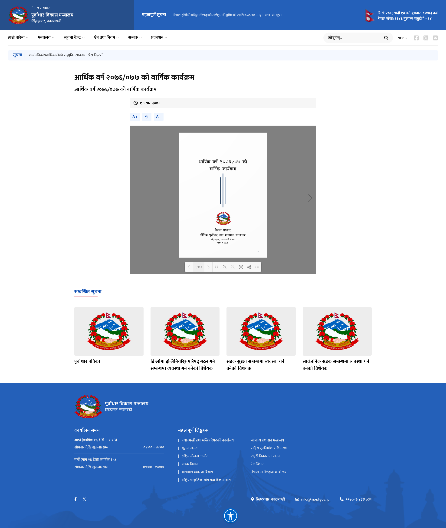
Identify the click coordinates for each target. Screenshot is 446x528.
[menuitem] (119, 447)
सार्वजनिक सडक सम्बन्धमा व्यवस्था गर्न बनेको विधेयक (336, 365)
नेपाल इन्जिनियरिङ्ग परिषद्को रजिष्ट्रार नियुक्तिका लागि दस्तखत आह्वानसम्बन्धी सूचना (228, 15)
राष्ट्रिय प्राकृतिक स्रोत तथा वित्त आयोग (206, 480)
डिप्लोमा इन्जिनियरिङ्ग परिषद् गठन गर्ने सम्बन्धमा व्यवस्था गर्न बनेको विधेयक (183, 365)
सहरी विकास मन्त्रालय (265, 456)
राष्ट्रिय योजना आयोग (195, 456)
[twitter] (84, 499)
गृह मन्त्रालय (189, 448)
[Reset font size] (146, 117)
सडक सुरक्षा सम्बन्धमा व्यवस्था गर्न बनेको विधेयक (255, 365)
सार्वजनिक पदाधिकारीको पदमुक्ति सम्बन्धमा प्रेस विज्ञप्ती (66, 55)
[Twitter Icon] (425, 38)
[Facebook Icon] (416, 38)
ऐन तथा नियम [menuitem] (104, 38)
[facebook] (75, 499)
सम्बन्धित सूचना (88, 292)
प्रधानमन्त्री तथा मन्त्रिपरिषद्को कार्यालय (208, 440)
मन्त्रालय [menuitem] (44, 38)
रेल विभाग (257, 464)
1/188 (198, 267)
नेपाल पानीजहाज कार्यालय (268, 472)
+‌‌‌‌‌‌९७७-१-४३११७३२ (358, 499)
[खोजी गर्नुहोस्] (386, 38)
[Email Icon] (435, 38)
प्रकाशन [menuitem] (157, 38)
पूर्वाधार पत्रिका (87, 361)
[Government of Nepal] (18, 15)
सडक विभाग (190, 464)
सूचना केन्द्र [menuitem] (72, 38)
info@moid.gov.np (315, 499)
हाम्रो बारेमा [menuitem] (16, 38)
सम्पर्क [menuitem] (133, 38)
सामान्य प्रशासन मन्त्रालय (267, 440)
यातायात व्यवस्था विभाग (197, 472)
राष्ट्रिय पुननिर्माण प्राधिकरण (269, 448)
